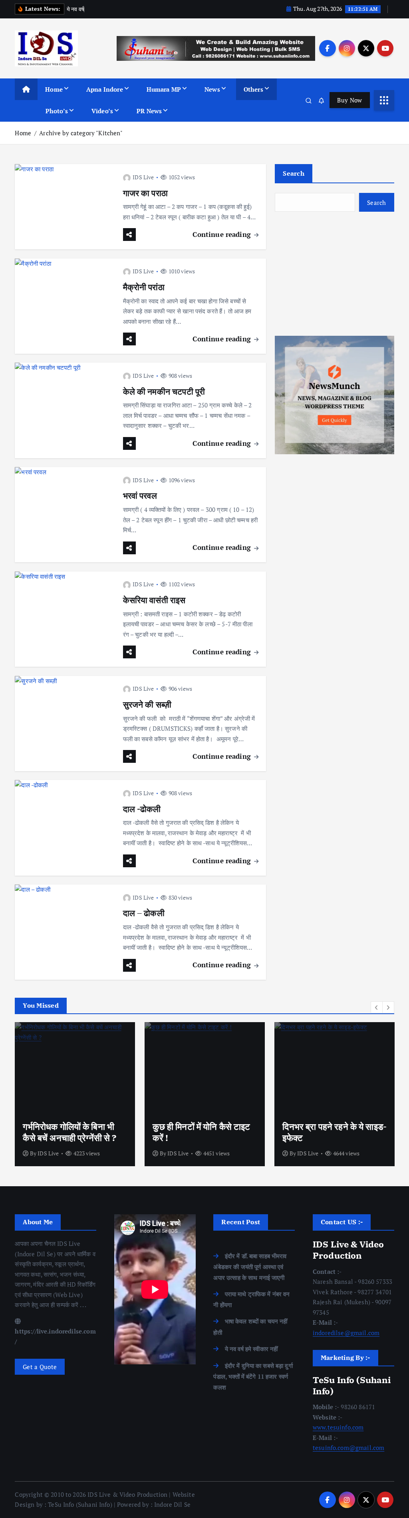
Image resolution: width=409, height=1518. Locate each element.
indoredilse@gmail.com (346, 1333)
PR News (149, 111)
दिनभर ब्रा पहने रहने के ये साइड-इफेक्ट (334, 1132)
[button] (377, 1007)
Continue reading (223, 234)
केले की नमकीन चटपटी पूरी (164, 391)
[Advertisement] (334, 274)
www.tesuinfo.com (338, 1427)
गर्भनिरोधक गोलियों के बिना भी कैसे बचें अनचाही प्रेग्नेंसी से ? (69, 1132)
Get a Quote (40, 1367)
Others (253, 89)
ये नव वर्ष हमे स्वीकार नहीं (251, 1349)
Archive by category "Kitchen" (81, 133)
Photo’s (57, 111)
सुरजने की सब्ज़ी (147, 704)
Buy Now (349, 100)
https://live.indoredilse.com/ (55, 1336)
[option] (75, 1094)
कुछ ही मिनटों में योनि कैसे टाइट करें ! (201, 1132)
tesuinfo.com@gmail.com (348, 1448)
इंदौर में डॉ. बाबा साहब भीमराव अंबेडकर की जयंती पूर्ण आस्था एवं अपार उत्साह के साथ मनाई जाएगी (249, 1266)
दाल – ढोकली (144, 913)
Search (293, 173)
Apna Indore (104, 89)
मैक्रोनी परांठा (144, 287)
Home (54, 89)
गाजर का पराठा (145, 193)
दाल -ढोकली (142, 809)
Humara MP (164, 89)
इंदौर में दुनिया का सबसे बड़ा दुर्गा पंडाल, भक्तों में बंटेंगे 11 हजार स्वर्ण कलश (252, 1376)
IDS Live (143, 177)
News (212, 89)
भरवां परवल (140, 495)
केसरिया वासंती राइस (154, 600)
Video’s (102, 111)
